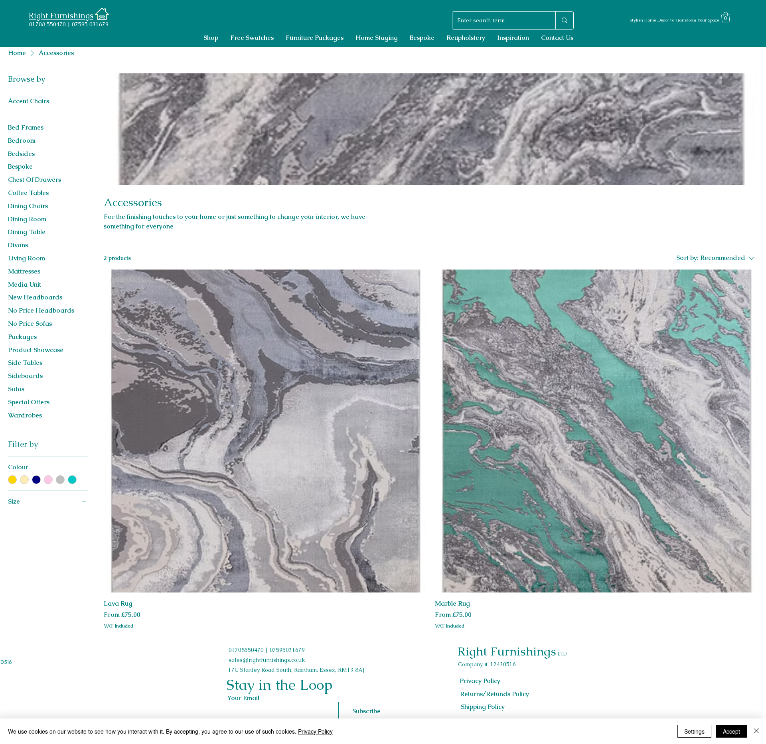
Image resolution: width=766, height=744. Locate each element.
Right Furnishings (507, 651)
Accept (731, 731)
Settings (694, 731)
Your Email (243, 698)
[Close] (756, 731)
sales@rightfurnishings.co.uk (267, 659)
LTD (561, 654)
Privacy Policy (315, 731)
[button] (725, 17)
